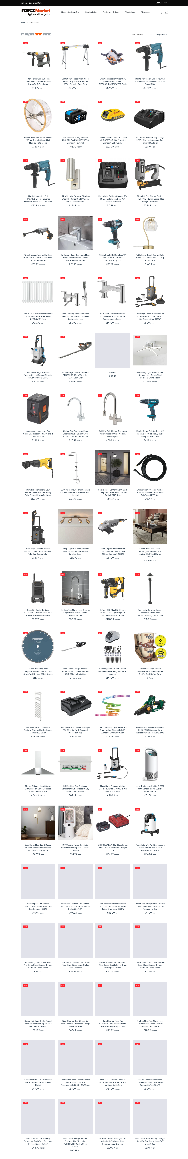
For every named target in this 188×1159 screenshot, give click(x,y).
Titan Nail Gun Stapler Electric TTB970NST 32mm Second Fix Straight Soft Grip (150, 199)
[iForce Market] (36, 12)
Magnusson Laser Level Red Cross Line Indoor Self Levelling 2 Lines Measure (38, 434)
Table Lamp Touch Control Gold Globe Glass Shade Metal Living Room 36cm (150, 258)
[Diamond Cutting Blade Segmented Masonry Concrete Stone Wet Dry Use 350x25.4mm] (38, 646)
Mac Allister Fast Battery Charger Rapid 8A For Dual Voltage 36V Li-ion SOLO (150, 1141)
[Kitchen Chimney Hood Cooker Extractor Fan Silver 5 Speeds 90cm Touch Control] (38, 764)
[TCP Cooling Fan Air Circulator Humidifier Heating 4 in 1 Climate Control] (75, 823)
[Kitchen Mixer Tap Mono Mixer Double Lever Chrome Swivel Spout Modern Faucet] (150, 999)
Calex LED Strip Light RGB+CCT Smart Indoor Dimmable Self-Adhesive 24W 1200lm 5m (113, 730)
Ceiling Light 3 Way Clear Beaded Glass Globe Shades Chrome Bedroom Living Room (150, 965)
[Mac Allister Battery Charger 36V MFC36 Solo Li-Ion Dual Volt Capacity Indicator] (112, 174)
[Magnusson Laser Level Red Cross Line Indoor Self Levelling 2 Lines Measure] (38, 409)
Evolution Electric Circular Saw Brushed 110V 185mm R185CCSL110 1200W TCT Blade (113, 81)
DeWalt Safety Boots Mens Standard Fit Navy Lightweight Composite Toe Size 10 (150, 1082)
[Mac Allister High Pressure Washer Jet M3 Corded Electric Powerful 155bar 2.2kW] (38, 350)
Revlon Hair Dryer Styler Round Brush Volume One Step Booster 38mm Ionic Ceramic (38, 1024)
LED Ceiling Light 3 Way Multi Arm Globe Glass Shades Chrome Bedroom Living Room (38, 965)
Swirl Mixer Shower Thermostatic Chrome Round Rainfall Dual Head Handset (75, 492)
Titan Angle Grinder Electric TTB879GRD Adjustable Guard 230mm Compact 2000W (112, 551)
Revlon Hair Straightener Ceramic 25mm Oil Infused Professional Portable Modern (150, 906)
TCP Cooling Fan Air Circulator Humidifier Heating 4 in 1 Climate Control (75, 847)
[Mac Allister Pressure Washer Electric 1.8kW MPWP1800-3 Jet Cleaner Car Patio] (112, 764)
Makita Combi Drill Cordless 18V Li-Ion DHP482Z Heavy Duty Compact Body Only (150, 434)
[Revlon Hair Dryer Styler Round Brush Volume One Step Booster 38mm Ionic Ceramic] (38, 999)
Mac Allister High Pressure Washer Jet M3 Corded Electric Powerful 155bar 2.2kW (38, 375)
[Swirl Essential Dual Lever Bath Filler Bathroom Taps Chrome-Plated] (38, 1057)
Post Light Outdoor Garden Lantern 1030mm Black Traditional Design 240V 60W (150, 613)
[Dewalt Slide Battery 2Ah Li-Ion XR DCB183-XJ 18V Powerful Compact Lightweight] (112, 115)
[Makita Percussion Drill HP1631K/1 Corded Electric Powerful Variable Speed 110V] (150, 56)
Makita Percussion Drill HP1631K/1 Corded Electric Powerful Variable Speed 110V (150, 81)
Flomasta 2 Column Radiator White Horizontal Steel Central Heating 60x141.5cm (112, 1082)
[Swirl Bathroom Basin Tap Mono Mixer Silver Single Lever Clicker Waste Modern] (75, 940)
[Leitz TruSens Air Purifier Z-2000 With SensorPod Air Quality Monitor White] (150, 764)
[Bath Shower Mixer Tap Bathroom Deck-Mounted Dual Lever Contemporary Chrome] (112, 999)
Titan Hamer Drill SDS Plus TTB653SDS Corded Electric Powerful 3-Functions (38, 81)
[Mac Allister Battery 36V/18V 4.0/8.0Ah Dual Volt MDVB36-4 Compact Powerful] (75, 115)
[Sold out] (112, 350)
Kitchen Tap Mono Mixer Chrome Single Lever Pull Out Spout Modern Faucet (75, 613)
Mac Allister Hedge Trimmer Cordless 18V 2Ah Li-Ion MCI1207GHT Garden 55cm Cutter (75, 1142)
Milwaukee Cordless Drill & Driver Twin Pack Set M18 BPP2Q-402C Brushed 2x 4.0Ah (75, 906)
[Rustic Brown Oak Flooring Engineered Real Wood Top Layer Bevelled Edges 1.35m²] (38, 1116)
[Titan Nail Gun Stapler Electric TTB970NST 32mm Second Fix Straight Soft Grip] (150, 174)
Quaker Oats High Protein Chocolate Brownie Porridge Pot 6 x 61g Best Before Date (150, 671)
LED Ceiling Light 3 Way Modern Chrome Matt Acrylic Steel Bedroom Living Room (150, 375)
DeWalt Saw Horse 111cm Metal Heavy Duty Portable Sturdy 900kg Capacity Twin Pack (75, 81)
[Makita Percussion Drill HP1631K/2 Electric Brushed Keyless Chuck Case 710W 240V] (38, 174)
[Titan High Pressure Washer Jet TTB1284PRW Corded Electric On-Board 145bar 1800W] (150, 291)
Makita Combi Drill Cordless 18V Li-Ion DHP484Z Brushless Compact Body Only (112, 258)
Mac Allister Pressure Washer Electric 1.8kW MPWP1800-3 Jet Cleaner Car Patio (113, 789)
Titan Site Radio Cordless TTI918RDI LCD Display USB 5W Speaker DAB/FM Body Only (38, 613)
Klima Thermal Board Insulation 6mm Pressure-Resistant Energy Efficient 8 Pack (75, 1024)
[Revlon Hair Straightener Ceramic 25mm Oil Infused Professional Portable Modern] (150, 881)
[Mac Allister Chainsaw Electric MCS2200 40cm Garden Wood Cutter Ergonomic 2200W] (112, 881)
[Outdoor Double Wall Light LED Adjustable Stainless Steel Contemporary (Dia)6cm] (112, 1116)
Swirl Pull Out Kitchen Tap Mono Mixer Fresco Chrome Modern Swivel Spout (113, 434)
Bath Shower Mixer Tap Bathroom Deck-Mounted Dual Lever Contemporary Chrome (112, 1024)
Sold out (112, 372)
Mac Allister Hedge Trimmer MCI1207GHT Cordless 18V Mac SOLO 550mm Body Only (75, 671)
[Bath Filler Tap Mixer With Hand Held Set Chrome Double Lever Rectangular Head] (75, 291)
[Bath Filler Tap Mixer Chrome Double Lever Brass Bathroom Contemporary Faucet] (112, 291)
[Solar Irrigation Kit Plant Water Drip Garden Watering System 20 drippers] (112, 646)
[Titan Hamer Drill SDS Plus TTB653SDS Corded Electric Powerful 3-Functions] (38, 56)
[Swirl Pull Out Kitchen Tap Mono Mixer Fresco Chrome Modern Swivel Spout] (112, 409)
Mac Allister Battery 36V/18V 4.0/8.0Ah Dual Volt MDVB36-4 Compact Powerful (75, 140)
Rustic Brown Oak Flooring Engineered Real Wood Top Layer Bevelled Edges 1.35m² (38, 1141)
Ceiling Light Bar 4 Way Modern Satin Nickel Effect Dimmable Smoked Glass (75, 551)
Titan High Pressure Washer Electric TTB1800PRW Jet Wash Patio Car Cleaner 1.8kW (38, 551)
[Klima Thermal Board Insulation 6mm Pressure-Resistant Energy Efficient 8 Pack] (75, 999)
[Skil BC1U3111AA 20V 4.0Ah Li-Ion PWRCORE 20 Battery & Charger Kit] (112, 823)
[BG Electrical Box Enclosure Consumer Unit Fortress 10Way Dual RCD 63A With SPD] (75, 764)
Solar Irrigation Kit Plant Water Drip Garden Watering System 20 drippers (112, 671)
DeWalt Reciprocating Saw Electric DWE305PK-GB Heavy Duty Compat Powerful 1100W (38, 492)
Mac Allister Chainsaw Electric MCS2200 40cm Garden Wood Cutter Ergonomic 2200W (112, 906)
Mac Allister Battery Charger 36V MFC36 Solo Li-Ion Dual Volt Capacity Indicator (112, 199)
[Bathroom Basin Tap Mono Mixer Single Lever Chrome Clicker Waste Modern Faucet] (75, 233)
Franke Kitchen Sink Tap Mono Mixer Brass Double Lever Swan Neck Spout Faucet (112, 965)
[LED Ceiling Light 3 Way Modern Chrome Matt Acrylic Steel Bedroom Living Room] (150, 350)
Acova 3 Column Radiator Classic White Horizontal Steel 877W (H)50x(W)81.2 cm (38, 316)
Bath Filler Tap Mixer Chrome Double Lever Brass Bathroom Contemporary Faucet (112, 316)
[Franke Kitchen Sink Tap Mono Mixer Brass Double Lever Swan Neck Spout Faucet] (112, 940)
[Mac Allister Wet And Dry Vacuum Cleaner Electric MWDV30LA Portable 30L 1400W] (150, 823)
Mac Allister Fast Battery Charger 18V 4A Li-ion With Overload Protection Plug (75, 730)
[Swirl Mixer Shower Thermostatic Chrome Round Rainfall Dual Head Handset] (75, 467)
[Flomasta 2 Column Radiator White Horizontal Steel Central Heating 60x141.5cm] (112, 1057)
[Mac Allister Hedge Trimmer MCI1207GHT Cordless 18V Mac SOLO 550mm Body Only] (75, 646)
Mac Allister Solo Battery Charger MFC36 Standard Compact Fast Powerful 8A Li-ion (150, 140)
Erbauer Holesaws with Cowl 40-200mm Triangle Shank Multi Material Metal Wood (38, 140)
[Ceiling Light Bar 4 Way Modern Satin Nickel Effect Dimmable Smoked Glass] (75, 526)
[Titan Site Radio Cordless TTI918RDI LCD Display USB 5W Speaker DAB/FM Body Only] (38, 588)
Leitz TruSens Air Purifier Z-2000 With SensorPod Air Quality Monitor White (150, 789)
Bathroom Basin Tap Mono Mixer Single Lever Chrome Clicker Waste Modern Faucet (75, 258)
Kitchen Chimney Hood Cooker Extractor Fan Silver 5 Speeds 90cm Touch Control (38, 789)
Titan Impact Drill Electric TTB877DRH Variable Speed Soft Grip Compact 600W (38, 906)
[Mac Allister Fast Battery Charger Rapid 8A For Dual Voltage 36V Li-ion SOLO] (150, 1116)
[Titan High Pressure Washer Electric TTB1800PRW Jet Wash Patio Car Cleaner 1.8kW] (38, 526)
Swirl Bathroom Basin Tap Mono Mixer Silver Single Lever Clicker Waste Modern (75, 965)
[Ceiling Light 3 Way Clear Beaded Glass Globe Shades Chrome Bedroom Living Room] (150, 940)
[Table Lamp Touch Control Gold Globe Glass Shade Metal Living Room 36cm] (150, 233)
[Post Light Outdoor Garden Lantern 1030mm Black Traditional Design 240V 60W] (150, 588)
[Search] (160, 12)
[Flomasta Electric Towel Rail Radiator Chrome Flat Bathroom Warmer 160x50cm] (38, 705)
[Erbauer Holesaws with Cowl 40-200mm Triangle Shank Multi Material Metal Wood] (38, 115)
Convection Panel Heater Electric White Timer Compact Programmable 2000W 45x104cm (75, 1082)
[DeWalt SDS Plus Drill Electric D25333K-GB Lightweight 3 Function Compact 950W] (112, 588)
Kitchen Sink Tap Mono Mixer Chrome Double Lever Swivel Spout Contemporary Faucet (75, 434)
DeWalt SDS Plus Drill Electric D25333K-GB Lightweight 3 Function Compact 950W (112, 613)
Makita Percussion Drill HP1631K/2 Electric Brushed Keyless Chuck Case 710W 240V (38, 199)
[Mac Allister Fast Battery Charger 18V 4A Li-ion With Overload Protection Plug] (75, 705)
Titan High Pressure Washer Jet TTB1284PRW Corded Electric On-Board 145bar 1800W (150, 316)
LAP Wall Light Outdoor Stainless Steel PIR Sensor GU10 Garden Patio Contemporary (75, 199)
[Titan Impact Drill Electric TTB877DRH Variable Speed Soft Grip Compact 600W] (38, 881)
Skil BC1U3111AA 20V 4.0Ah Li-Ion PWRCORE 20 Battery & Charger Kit (113, 847)
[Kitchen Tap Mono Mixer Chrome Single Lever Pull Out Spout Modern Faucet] (75, 588)
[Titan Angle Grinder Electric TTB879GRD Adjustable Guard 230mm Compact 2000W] (112, 526)
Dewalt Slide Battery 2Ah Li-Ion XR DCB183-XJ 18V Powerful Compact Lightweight (113, 140)
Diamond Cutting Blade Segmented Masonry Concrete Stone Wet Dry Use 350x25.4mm (38, 671)
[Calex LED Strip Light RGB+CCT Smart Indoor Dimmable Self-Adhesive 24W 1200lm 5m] (112, 705)
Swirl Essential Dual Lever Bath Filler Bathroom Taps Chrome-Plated (38, 1082)
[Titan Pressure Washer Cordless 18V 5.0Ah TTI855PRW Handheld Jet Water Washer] (38, 233)
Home (23, 22)
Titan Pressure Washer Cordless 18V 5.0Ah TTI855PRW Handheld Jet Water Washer (38, 258)
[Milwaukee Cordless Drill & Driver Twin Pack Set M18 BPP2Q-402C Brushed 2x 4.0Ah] (75, 881)
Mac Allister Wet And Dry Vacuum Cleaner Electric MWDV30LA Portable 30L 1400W (150, 847)
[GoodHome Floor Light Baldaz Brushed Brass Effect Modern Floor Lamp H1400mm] (38, 823)
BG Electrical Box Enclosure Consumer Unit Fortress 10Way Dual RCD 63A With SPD (75, 789)
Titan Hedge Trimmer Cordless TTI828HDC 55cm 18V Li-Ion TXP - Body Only (75, 375)
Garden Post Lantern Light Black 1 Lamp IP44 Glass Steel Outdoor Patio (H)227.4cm (112, 492)
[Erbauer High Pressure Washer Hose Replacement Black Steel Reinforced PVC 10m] (150, 467)
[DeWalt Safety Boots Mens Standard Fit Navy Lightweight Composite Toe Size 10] (150, 1057)
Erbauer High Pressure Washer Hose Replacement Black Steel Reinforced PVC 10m (150, 492)
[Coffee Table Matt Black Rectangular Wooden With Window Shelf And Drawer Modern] (150, 526)
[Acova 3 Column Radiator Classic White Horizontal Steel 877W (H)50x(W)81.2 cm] (38, 291)
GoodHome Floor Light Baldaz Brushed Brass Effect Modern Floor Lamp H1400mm (38, 847)
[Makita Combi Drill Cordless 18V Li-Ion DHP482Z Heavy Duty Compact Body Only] (150, 409)
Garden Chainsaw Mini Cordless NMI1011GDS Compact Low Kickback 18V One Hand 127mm (150, 730)
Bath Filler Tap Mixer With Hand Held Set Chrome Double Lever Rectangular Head (75, 316)
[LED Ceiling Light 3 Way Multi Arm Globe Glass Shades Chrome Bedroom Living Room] (38, 940)
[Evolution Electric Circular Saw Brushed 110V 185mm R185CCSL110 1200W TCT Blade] (112, 56)
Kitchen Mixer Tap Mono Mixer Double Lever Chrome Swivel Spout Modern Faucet (150, 1024)
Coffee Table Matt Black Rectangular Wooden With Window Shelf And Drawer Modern (150, 553)
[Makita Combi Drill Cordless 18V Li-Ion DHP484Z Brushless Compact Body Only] (112, 233)
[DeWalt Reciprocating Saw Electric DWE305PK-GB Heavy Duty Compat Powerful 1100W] (38, 467)
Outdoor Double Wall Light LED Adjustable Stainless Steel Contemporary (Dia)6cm (112, 1141)
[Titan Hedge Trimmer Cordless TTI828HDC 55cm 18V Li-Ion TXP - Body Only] (75, 350)
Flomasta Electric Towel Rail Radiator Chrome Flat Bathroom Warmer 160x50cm (38, 730)
